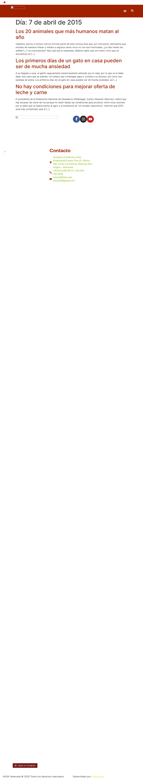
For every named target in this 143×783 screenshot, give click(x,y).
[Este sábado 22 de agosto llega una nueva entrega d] (36, 685)
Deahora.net (97, 776)
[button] (125, 11)
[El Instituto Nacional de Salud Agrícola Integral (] (36, 386)
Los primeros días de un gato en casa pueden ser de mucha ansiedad (69, 63)
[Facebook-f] (76, 119)
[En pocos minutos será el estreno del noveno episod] (13, 227)
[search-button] (132, 10)
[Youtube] (90, 119)
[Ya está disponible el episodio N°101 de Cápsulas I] (13, 662)
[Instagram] (83, 119)
